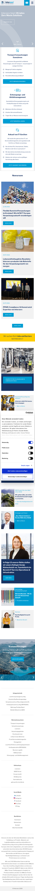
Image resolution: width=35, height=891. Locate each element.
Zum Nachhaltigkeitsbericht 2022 (24, 503)
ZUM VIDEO (9, 578)
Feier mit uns (8, 22)
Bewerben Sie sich (22, 620)
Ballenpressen (17, 752)
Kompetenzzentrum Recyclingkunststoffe (17, 702)
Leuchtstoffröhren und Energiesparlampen (17, 744)
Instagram (18, 798)
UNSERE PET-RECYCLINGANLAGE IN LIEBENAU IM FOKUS (15, 380)
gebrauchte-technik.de (17, 782)
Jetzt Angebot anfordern (17, 165)
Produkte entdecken (23, 600)
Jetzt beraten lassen (17, 121)
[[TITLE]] (31, 2)
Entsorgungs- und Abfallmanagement (17, 755)
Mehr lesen (8, 223)
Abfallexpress (17, 777)
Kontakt (17, 825)
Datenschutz (17, 822)
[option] (17, 23)
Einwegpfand (17, 742)
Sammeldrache (17, 779)
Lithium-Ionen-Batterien (17, 737)
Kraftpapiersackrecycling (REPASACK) (17, 704)
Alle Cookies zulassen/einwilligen (17, 471)
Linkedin (18, 795)
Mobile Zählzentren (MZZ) (17, 710)
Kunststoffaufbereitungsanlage (17, 699)
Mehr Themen (17, 44)
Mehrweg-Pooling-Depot (18, 707)
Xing (18, 806)
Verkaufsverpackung (17, 726)
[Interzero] (7, 2)
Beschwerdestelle (17, 828)
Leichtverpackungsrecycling (17, 696)
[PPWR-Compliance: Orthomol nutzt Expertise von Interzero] (17, 289)
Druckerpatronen (17, 734)
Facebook (18, 801)
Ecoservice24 (17, 774)
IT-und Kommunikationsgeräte (17, 739)
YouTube (18, 803)
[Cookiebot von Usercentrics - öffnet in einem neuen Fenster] (25, 413)
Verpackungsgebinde (17, 731)
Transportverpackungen (17, 723)
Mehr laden (17, 325)
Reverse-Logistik (17, 750)
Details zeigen (25, 465)
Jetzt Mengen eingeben (17, 81)
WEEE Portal (17, 771)
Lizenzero (17, 729)
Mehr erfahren (21, 406)
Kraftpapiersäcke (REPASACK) (17, 747)
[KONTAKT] (27, 2)
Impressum (17, 820)
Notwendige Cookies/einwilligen (17, 476)
